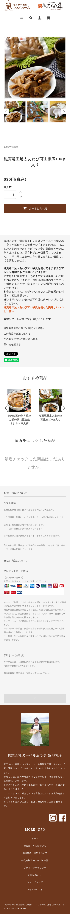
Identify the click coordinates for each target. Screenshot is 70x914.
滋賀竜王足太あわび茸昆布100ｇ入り (50, 417)
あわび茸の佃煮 (11, 147)
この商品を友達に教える (17, 333)
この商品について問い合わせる (21, 339)
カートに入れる (38, 208)
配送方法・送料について (35, 853)
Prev (6, 111)
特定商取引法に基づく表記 (35, 860)
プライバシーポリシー (35, 868)
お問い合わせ (35, 875)
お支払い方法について (35, 846)
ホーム (35, 838)
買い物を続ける (12, 344)
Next (63, 111)
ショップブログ (35, 882)
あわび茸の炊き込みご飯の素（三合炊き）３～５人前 (19, 419)
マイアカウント (35, 889)
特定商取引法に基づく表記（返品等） (24, 328)
